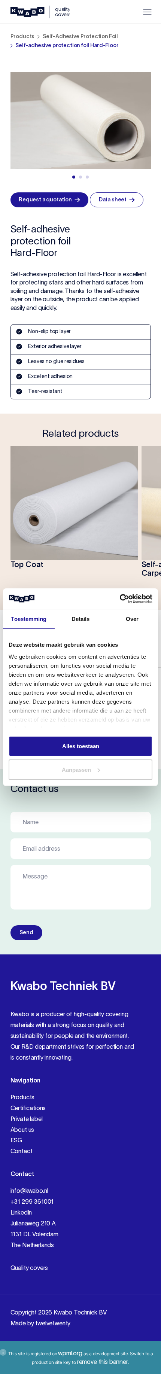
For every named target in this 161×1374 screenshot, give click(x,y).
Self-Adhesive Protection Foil (80, 36)
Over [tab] (132, 619)
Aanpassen (76, 770)
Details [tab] (81, 619)
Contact (21, 1151)
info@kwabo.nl (29, 1190)
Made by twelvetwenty (40, 1323)
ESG (16, 1140)
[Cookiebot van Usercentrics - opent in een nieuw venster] (119, 599)
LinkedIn (21, 1212)
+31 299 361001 (32, 1201)
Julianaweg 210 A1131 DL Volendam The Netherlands (34, 1234)
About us (22, 1129)
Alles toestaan (80, 746)
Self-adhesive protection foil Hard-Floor (67, 45)
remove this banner (102, 1361)
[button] (73, 177)
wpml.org (70, 1353)
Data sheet (113, 199)
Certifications (28, 1108)
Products (22, 36)
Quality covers (29, 1267)
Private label (26, 1118)
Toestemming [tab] (28, 619)
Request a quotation (45, 199)
